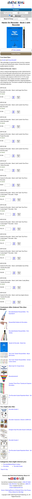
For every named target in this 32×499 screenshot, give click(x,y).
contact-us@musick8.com (16, 487)
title (11, 16)
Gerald (3, 60)
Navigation (16, 9)
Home (2, 490)
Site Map (21, 492)
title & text (18, 16)
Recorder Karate (18, 466)
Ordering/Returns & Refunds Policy (14, 490)
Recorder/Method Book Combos (11, 464)
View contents (16, 50)
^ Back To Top (4, 469)
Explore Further (16, 53)
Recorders (6, 466)
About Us (15, 492)
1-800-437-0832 (26, 482)
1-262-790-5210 (12, 484)
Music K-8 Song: (9, 19)
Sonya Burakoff (12, 60)
